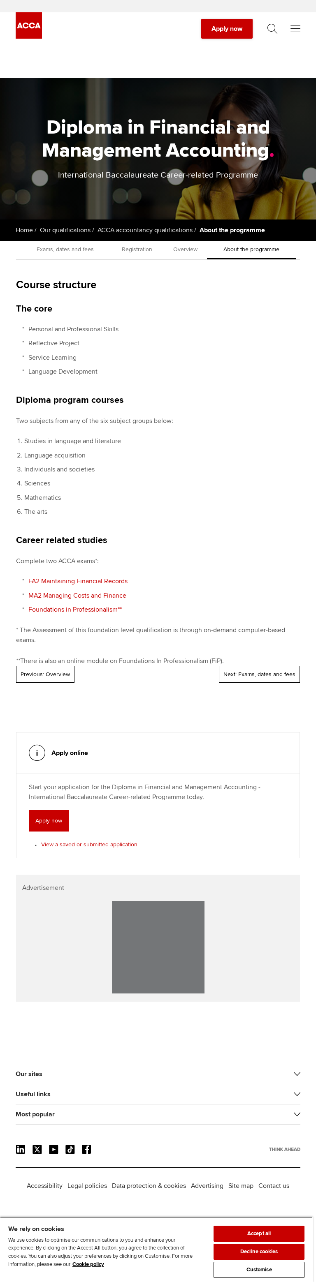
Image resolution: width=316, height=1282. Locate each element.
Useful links (33, 1094)
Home (24, 230)
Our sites (29, 1074)
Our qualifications (65, 230)
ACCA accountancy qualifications (145, 230)
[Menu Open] (295, 29)
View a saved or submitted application (89, 844)
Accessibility (45, 1186)
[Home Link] (284, 1149)
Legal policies (87, 1186)
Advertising (207, 1186)
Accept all (259, 1233)
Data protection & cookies (149, 1186)
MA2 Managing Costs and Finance (77, 595)
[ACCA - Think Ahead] (29, 36)
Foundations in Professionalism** (75, 609)
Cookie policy (88, 1264)
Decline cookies (259, 1251)
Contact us (273, 1186)
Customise (259, 1269)
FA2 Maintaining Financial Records (78, 581)
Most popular (35, 1114)
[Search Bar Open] (272, 29)
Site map (240, 1186)
